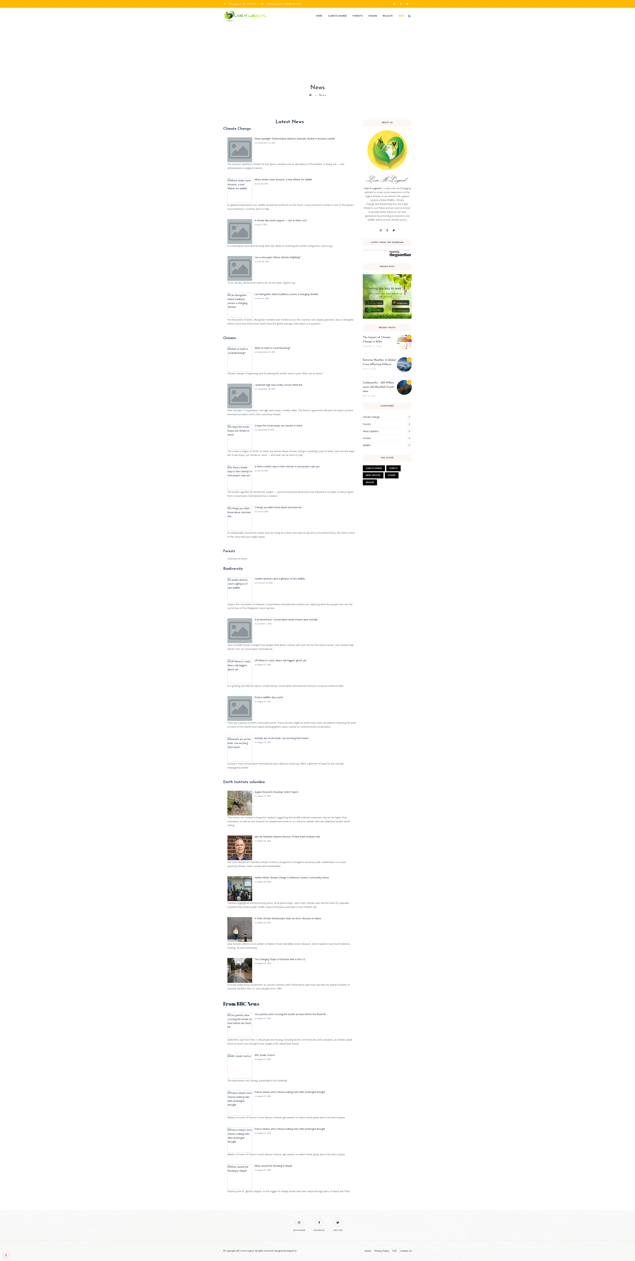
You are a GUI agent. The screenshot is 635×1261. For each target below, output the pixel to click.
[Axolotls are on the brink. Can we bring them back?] (239, 749)
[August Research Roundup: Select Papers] (239, 802)
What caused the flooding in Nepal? (273, 1165)
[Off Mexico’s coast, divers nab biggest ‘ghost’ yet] (239, 671)
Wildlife (388, 16)
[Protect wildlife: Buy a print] (239, 708)
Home (319, 16)
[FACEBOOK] (319, 1220)
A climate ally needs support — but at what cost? (280, 220)
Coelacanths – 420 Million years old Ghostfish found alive (378, 387)
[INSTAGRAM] (299, 1220)
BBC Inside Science (264, 1055)
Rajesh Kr (292, 1250)
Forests (357, 16)
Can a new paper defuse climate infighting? (277, 257)
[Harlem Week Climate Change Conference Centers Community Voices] (239, 888)
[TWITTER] (337, 1220)
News (402, 16)
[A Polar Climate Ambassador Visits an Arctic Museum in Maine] (239, 929)
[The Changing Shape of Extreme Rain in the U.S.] (239, 970)
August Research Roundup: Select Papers (276, 792)
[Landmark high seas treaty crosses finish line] (239, 395)
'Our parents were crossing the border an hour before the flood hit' (290, 1014)
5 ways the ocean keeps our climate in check (278, 425)
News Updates (371, 431)
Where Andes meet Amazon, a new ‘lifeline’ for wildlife (283, 179)
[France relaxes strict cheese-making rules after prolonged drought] (239, 1102)
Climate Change (337, 16)
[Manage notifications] (6, 1255)
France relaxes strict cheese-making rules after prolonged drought (289, 1092)
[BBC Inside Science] (239, 1066)
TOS (394, 1250)
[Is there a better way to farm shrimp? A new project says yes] (239, 477)
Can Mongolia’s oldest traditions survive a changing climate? (286, 294)
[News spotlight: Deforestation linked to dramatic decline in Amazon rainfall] (239, 149)
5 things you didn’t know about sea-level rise (278, 507)
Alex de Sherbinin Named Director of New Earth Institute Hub (287, 836)
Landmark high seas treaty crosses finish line (278, 384)
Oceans (372, 16)
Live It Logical (247, 1250)
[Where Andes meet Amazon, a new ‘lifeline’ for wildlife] (239, 190)
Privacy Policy (381, 1250)
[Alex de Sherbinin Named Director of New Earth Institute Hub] (239, 847)
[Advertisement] (317, 49)
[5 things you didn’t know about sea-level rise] (239, 518)
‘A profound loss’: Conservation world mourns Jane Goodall (285, 619)
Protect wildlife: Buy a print (268, 697)
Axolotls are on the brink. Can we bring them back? (281, 738)
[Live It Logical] (245, 16)
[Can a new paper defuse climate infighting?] (239, 268)
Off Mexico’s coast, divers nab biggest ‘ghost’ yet (280, 660)
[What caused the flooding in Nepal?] (239, 1176)
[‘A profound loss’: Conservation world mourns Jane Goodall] (239, 630)
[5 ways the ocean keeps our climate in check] (239, 436)
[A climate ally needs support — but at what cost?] (239, 231)
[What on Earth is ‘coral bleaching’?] (239, 358)
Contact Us (406, 1250)
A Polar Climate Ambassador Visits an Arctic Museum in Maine (287, 918)
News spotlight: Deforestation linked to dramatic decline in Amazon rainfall (294, 138)
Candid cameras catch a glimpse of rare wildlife (279, 578)
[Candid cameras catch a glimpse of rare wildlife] (239, 589)
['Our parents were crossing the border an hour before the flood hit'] (239, 1025)
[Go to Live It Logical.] (310, 95)
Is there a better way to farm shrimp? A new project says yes (287, 466)
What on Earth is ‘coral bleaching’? (272, 348)
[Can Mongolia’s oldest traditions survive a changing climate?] (239, 305)
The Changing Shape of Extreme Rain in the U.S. (280, 959)
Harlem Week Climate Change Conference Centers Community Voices (291, 877)
